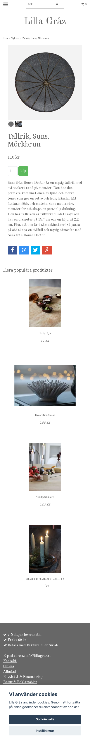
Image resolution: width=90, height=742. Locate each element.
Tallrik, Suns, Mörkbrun (36, 38)
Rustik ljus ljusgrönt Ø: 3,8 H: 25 (45, 579)
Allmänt (9, 671)
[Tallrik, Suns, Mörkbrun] (45, 82)
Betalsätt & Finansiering (23, 677)
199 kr (45, 422)
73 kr (45, 340)
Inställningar (45, 730)
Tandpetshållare (45, 497)
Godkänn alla (45, 719)
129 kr (45, 504)
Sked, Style (45, 333)
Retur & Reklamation (20, 682)
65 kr (45, 586)
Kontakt (10, 661)
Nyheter (16, 38)
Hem (7, 38)
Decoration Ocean (45, 415)
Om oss (8, 666)
